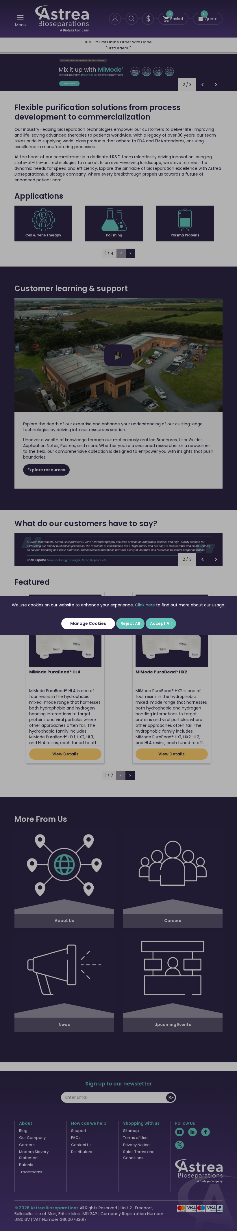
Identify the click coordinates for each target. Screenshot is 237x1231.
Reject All (130, 623)
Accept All (161, 623)
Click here (145, 605)
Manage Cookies (88, 623)
